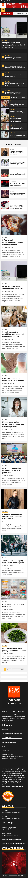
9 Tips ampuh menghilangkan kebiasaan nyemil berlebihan (17, 104)
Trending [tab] (23, 97)
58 (18, 669)
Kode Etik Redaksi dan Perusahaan (12, 738)
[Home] (3, 10)
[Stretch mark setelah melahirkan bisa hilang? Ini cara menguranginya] (5, 118)
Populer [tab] (15, 97)
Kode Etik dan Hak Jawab (9, 742)
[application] (14, 864)
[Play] (3, 875)
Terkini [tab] (6, 97)
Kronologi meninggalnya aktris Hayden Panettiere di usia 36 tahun (17, 153)
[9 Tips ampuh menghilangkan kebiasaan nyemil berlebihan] (5, 103)
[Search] (26, 9)
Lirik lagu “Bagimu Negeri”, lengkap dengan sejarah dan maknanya (17, 174)
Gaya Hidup (7, 55)
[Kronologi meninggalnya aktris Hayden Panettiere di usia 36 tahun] (5, 152)
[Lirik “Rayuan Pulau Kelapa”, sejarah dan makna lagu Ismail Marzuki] (5, 162)
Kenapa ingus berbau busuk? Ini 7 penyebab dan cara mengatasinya (17, 135)
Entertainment (13, 149)
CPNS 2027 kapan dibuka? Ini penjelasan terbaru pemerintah (12, 470)
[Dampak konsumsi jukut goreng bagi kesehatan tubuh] (14, 633)
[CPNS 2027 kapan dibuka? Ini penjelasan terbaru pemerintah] (14, 453)
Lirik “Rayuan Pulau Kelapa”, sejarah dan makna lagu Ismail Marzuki (18, 163)
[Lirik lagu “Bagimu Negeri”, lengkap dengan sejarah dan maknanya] (5, 173)
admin (12, 47)
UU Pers (4, 746)
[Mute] (22, 875)
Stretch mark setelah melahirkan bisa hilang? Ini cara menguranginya (17, 120)
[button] (14, 864)
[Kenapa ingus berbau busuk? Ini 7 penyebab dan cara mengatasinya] (5, 134)
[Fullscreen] (24, 875)
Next (22, 669)
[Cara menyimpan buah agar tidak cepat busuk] (14, 589)
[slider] (13, 875)
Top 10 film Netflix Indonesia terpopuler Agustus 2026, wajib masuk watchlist (17, 195)
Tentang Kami (5, 750)
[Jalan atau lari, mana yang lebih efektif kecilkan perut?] (14, 545)
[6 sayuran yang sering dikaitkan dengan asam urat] (5, 126)
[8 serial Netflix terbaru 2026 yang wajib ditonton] (5, 183)
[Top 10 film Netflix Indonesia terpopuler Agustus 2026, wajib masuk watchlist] (5, 194)
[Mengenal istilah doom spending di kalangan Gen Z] (14, 27)
